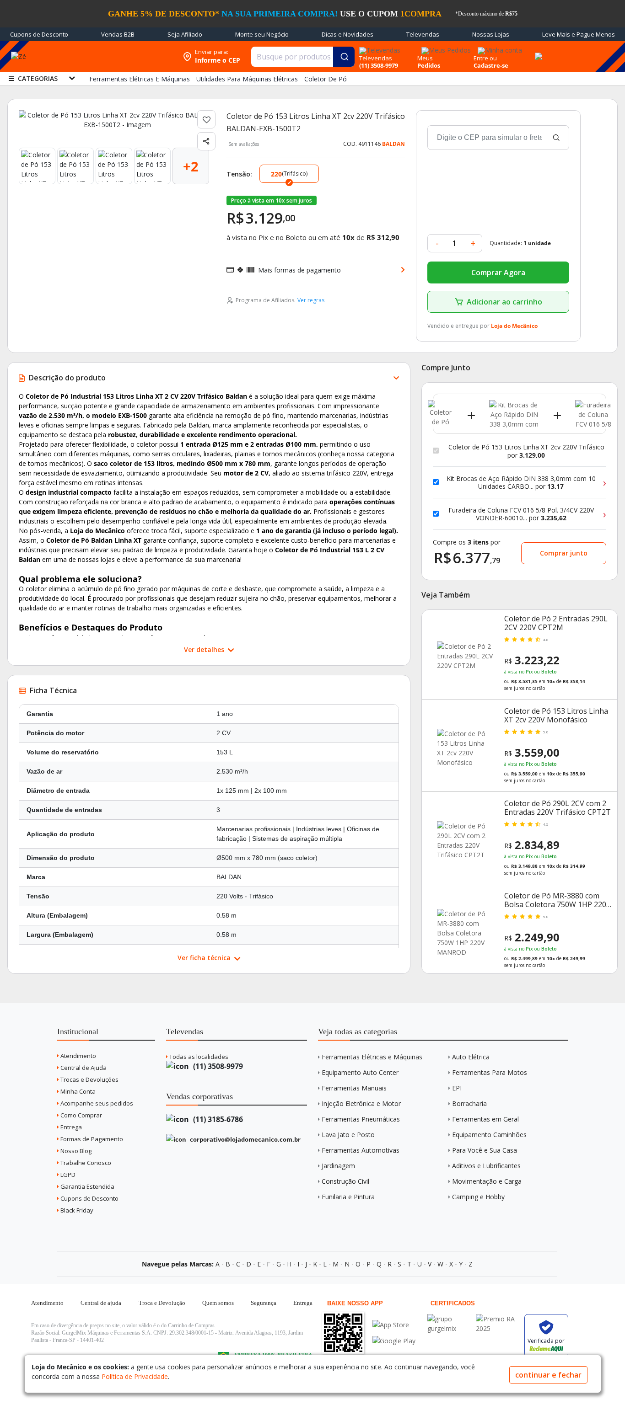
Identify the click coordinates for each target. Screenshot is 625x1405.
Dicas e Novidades (347, 34)
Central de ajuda (101, 1302)
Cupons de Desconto (39, 34)
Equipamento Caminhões (489, 1134)
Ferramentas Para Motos (489, 1072)
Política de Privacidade (135, 1376)
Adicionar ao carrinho (504, 302)
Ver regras (310, 300)
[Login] (498, 47)
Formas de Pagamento (91, 1139)
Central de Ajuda (83, 1067)
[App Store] (393, 1325)
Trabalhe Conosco (85, 1163)
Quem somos (218, 1302)
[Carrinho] (537, 51)
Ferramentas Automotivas (360, 1150)
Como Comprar (80, 1115)
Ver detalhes (205, 649)
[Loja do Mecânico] (119, 56)
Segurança (263, 1302)
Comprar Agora (498, 272)
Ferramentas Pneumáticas (361, 1119)
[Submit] (344, 57)
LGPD (67, 1174)
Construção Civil (345, 1181)
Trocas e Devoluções (89, 1079)
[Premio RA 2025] (498, 1318)
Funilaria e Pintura (348, 1196)
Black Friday (76, 1210)
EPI (457, 1088)
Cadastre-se (491, 65)
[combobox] (303, 57)
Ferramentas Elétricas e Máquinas (372, 1056)
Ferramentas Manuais (354, 1088)
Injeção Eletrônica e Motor (361, 1103)
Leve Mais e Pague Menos (578, 34)
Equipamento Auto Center (360, 1072)
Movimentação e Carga (487, 1181)
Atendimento (77, 1056)
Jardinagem (338, 1165)
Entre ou (485, 58)
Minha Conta (77, 1091)
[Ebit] (449, 1318)
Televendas (422, 34)
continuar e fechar (548, 1375)
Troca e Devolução (162, 1302)
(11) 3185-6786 (217, 1119)
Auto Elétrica (471, 1056)
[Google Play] (393, 1341)
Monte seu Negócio (262, 34)
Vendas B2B (118, 34)
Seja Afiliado (184, 34)
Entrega (70, 1127)
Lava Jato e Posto (348, 1134)
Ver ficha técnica (205, 957)
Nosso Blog (75, 1151)
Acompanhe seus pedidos (96, 1103)
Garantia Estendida (86, 1186)
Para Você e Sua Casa (484, 1150)
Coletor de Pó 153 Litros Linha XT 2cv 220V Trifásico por (526, 451)
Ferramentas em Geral (485, 1119)
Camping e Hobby (478, 1196)
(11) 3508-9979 (217, 1066)
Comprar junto (563, 553)
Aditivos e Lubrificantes (486, 1165)
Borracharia (469, 1103)
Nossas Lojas (490, 34)
